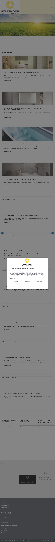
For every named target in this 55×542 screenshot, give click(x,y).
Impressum (30, 286)
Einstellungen (27, 281)
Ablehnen (16, 281)
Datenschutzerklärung (28, 277)
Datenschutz (24, 286)
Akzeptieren (39, 281)
